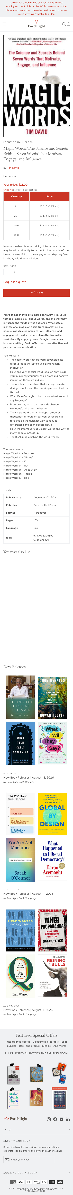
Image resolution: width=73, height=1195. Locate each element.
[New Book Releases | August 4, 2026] (36, 954)
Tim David (13, 167)
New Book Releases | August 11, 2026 (28, 893)
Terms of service (45, 1189)
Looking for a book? (20, 1172)
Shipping (8, 189)
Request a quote (14, 282)
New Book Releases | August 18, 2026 (28, 777)
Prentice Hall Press (18, 142)
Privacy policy (26, 1189)
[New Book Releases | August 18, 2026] (36, 721)
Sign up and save (16, 1141)
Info (7, 1129)
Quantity (10, 266)
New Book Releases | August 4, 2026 (28, 1010)
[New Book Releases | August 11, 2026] (36, 838)
